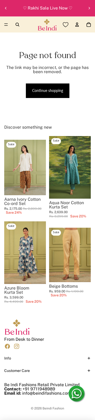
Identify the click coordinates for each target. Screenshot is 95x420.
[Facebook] (7, 346)
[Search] (17, 24)
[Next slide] (89, 8)
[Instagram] (16, 346)
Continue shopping (47, 90)
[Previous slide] (6, 8)
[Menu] (6, 24)
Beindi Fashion (53, 408)
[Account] (77, 24)
